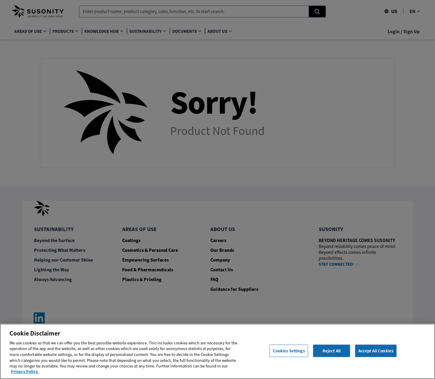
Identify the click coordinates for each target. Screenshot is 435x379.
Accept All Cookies (375, 351)
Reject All (332, 351)
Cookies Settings (289, 351)
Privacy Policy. (24, 371)
